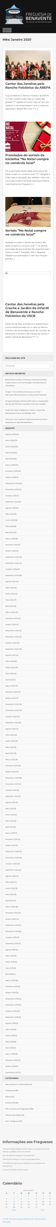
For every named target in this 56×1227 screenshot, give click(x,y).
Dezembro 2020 (12, 851)
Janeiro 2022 (10, 772)
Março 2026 (10, 465)
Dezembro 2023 (12, 630)
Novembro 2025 (12, 489)
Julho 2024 (9, 588)
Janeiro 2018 (10, 1066)
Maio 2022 (9, 747)
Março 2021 (10, 833)
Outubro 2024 (11, 569)
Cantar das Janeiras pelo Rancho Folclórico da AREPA (27, 85)
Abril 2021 (9, 827)
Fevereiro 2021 (11, 839)
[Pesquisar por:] (27, 366)
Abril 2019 (9, 974)
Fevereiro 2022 (11, 766)
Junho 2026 (10, 447)
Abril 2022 (9, 753)
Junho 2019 (9, 962)
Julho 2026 (9, 440)
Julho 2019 (9, 956)
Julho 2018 (9, 1029)
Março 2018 (10, 1054)
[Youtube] (51, 29)
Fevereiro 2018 (11, 1060)
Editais (8, 1097)
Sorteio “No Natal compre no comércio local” (25, 232)
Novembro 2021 (11, 784)
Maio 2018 (9, 1042)
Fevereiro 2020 (11, 913)
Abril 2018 (9, 1048)
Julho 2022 (9, 735)
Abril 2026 (9, 459)
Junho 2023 (10, 667)
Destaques (10, 1090)
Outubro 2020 (11, 864)
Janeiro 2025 (10, 551)
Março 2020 (10, 907)
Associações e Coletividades (17, 1084)
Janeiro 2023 (10, 698)
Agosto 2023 (10, 655)
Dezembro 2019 (12, 925)
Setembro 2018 (11, 1017)
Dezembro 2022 (12, 704)
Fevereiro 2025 (11, 545)
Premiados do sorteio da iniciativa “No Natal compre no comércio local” (27, 159)
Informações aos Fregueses (17, 1109)
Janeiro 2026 (10, 477)
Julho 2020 (9, 882)
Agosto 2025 (10, 508)
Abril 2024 (9, 606)
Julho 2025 (9, 514)
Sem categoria (11, 1121)
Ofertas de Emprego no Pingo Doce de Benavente (21, 1159)
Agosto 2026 (10, 434)
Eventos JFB (10, 1103)
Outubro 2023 (11, 643)
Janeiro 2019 (10, 992)
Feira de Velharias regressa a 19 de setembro (19, 1155)
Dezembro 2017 (12, 1072)
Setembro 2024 (12, 575)
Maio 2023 (9, 673)
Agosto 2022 (10, 729)
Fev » (43, 1210)
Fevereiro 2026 (11, 471)
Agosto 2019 (10, 950)
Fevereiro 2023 (11, 692)
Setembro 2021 (11, 796)
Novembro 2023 (12, 637)
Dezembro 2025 (12, 483)
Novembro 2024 (12, 563)
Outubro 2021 (11, 790)
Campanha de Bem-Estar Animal (15, 1170)
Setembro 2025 (11, 502)
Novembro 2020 (12, 858)
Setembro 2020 (12, 870)
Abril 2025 (9, 532)
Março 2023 (10, 686)
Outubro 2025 (11, 496)
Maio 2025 (9, 526)
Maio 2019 (9, 968)
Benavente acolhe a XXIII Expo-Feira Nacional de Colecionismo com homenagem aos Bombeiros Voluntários (25, 383)
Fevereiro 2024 (11, 618)
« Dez (14, 1210)
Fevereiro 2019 (11, 986)
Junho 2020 (10, 888)
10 (36, 1199)
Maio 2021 (9, 821)
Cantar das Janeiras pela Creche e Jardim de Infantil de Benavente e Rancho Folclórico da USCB (27, 310)
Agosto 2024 (10, 581)
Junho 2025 (10, 520)
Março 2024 (10, 612)
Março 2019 (10, 980)
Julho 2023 (9, 661)
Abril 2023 (9, 680)
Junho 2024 (10, 594)
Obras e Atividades (13, 1115)
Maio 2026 (9, 453)
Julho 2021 (9, 809)
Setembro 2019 (11, 943)
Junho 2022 (10, 741)
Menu (7, 30)
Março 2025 (10, 539)
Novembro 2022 (12, 710)
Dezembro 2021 (12, 778)
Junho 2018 (10, 1035)
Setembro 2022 (11, 723)
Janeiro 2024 (10, 624)
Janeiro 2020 (10, 919)
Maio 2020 (9, 894)
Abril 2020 (9, 901)
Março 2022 (10, 759)
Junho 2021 (9, 815)
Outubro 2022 (11, 716)
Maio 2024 (9, 600)
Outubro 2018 (11, 1011)
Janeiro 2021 (10, 845)
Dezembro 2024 (12, 557)
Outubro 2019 (11, 937)
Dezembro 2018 (12, 999)
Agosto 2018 (10, 1023)
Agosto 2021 (10, 802)
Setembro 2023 (12, 649)
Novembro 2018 (12, 1005)
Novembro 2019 (12, 931)
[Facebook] (43, 29)
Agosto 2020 (10, 876)
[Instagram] (47, 29)
